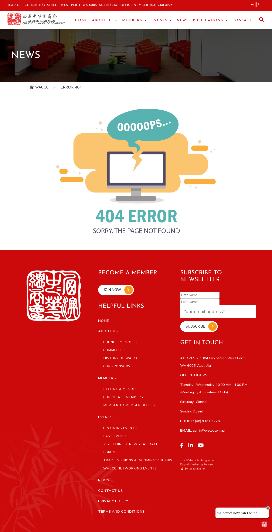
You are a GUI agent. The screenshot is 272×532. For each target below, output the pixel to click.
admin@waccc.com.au (208, 430)
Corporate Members (123, 397)
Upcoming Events (120, 428)
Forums (110, 452)
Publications (208, 20)
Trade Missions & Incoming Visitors (137, 460)
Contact (242, 20)
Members (132, 20)
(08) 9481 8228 (161, 5)
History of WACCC (121, 358)
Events (159, 20)
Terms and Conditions (121, 511)
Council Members (120, 342)
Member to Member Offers (129, 405)
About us (102, 20)
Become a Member (120, 389)
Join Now (112, 289)
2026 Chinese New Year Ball (130, 444)
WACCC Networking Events (130, 468)
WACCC (42, 88)
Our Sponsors (116, 366)
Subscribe (195, 326)
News (183, 20)
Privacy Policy (113, 501)
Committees (115, 350)
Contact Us (110, 490)
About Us (108, 331)
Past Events (115, 436)
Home (81, 20)
